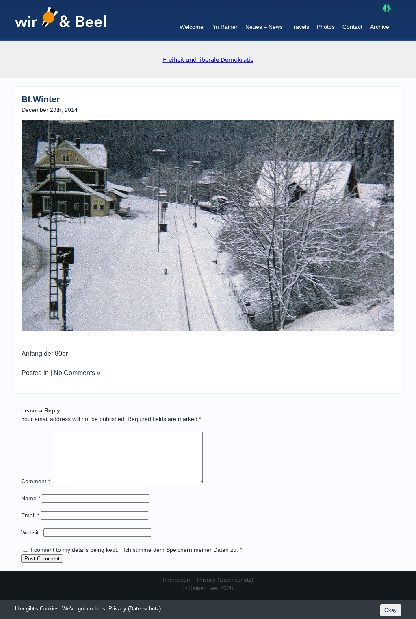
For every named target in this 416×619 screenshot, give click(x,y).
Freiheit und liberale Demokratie (208, 59)
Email (30, 515)
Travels (299, 27)
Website (31, 532)
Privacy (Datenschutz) (225, 579)
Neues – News (264, 27)
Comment (35, 481)
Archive (379, 27)
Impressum (177, 579)
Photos (326, 27)
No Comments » (77, 372)
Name (30, 498)
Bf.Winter (41, 99)
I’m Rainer (224, 27)
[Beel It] (60, 21)
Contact (352, 27)
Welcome (192, 27)
